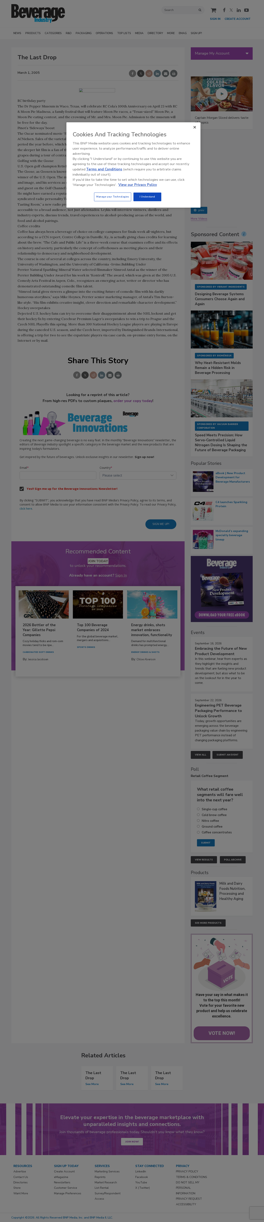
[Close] (194, 127)
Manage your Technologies (112, 196)
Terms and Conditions (104, 169)
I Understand (147, 196)
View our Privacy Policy (137, 184)
